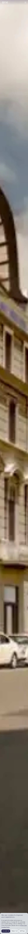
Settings (22, 931)
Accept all (5, 931)
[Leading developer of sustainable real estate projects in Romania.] (5, 3)
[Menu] (25, 2)
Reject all (14, 931)
